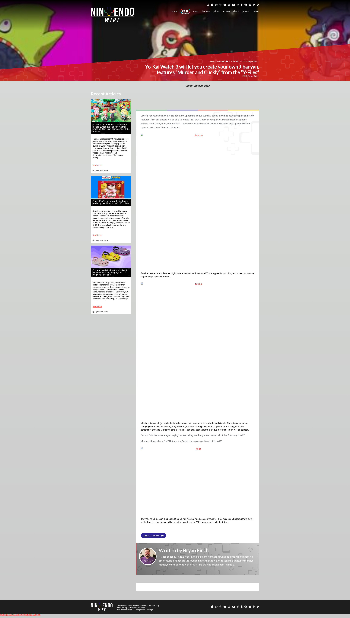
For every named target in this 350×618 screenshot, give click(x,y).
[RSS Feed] (258, 4)
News (195, 11)
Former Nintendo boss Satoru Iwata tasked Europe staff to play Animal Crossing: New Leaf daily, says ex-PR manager (110, 127)
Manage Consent (32, 614)
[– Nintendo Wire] (112, 15)
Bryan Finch (253, 61)
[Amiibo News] (185, 11)
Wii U (256, 76)
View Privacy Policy (124, 610)
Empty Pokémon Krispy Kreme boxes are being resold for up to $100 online (111, 202)
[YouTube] (233, 4)
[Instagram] (216, 4)
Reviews (226, 11)
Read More (97, 165)
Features (206, 11)
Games (245, 11)
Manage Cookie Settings (144, 610)
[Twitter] (229, 4)
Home (174, 11)
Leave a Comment (217, 61)
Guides (216, 11)
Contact (255, 11)
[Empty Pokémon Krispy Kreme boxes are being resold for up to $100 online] (111, 197)
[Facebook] (212, 4)
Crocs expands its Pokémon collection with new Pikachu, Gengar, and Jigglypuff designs (111, 272)
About (236, 11)
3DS (245, 76)
